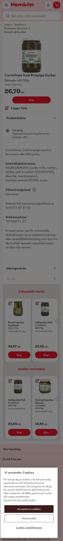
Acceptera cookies (29, 509)
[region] (29, 502)
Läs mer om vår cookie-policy (20, 500)
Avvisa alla (29, 518)
